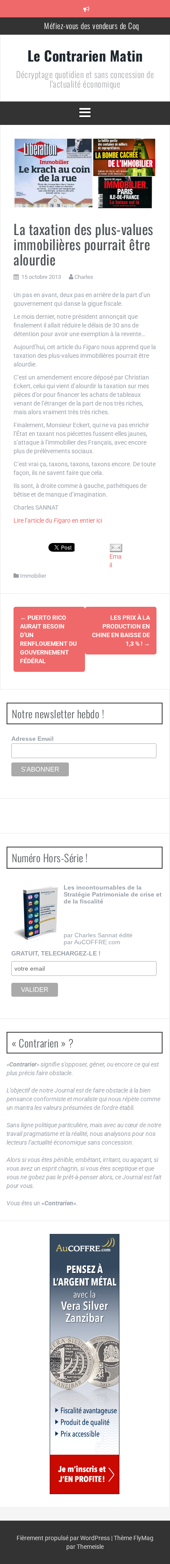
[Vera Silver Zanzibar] (85, 1364)
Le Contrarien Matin (85, 55)
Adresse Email (32, 738)
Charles (84, 277)
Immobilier (33, 576)
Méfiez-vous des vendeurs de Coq (91, 25)
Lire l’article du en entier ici (58, 520)
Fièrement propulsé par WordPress (64, 1538)
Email (115, 561)
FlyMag (143, 1538)
